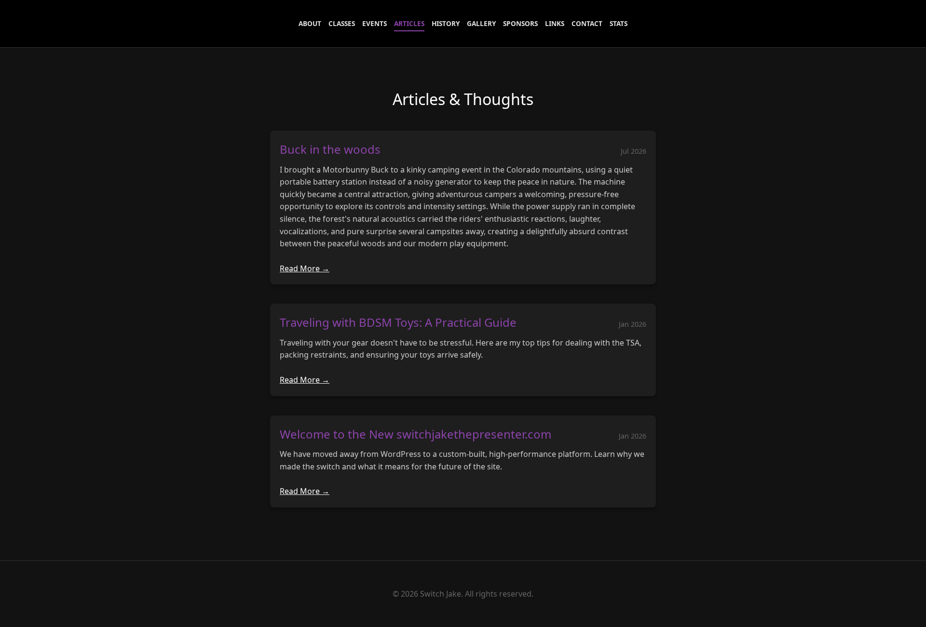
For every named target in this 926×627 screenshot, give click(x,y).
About (310, 23)
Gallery (481, 23)
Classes (341, 23)
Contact (587, 23)
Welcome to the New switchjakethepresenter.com (415, 434)
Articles (409, 23)
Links (554, 23)
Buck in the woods (330, 149)
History (446, 23)
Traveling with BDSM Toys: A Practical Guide (398, 322)
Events (374, 23)
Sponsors (520, 23)
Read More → (304, 268)
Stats (618, 23)
